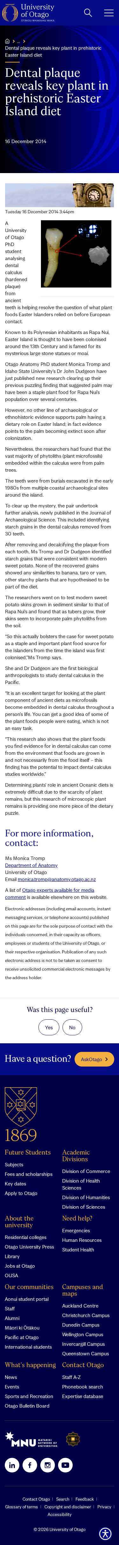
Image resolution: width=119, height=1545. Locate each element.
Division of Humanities (86, 1197)
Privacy (104, 1507)
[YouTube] (65, 1465)
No (72, 1027)
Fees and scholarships (28, 1174)
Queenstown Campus (85, 1353)
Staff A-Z (71, 1377)
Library (12, 1256)
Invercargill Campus (83, 1343)
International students (28, 1346)
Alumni (12, 1318)
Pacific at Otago (22, 1337)
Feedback (85, 1499)
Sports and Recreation (29, 1396)
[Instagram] (47, 1465)
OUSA (11, 1275)
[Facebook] (30, 1465)
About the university (19, 1222)
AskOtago (91, 1059)
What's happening (30, 1365)
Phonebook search (82, 1386)
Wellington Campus (82, 1334)
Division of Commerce (86, 1171)
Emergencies (76, 1230)
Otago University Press (29, 1246)
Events (12, 1386)
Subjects (14, 1164)
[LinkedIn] (12, 1465)
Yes (49, 1027)
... (18, 41)
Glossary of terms (21, 1507)
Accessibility (60, 1514)
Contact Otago (83, 1365)
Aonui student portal (27, 1298)
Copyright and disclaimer (67, 1507)
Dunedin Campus (80, 1324)
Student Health (78, 1249)
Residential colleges (25, 1237)
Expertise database (82, 1396)
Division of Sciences (83, 1206)
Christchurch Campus (85, 1315)
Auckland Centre (80, 1305)
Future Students (28, 1152)
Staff (10, 1308)
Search (62, 1499)
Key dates (15, 1183)
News (11, 1377)
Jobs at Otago (20, 1265)
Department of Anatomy (31, 865)
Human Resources (82, 1240)
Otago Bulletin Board (27, 1405)
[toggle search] (88, 13)
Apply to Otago (21, 1193)
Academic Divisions (76, 1156)
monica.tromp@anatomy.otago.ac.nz (57, 879)
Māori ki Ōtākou (22, 1327)
